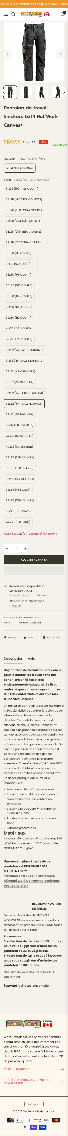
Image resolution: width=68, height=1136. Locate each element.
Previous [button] (7, 54)
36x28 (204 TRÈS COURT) (23, 221)
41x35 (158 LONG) (18, 511)
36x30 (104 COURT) (19, 296)
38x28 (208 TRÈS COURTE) (23, 232)
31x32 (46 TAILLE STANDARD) (25, 361)
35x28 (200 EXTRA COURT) (24, 210)
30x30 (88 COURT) (18, 253)
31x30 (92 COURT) (18, 264)
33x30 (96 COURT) (18, 275)
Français (32, 1104)
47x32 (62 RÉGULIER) (19, 447)
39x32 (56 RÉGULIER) (19, 414)
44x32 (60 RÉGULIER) (20, 436)
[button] (34, 570)
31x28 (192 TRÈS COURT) (22, 189)
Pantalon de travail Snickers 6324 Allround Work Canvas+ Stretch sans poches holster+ (32, 881)
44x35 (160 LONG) (18, 522)
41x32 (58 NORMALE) (19, 425)
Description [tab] (13, 658)
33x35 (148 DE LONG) (20, 457)
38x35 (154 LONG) (18, 490)
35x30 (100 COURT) (19, 285)
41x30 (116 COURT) (18, 328)
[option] (34, 52)
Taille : (27, 180)
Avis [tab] (31, 658)
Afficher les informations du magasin (27, 603)
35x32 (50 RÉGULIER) (20, 382)
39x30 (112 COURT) (18, 318)
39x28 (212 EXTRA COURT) (23, 242)
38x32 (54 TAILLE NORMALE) (24, 404)
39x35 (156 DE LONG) (20, 500)
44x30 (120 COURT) (19, 339)
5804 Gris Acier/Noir (19, 168)
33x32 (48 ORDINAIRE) (20, 371)
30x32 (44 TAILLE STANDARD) (25, 350)
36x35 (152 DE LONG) (20, 479)
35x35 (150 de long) (20, 468)
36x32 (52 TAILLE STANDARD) (25, 393)
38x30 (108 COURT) (19, 307)
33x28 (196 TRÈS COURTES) (24, 199)
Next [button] (61, 54)
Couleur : (24, 159)
